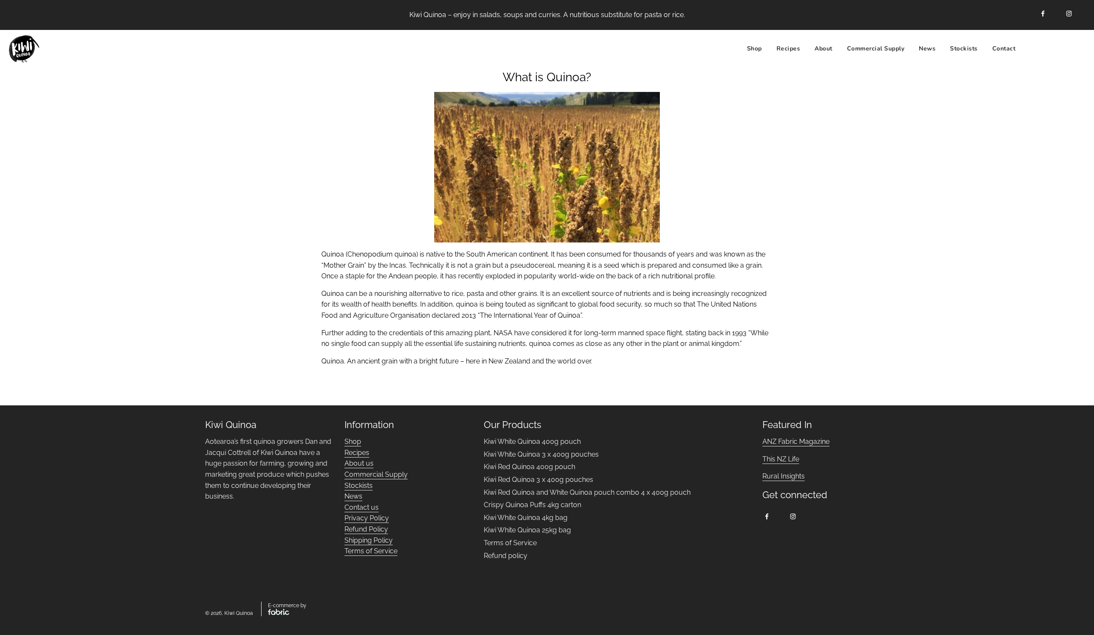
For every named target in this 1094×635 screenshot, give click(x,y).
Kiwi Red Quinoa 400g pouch (529, 467)
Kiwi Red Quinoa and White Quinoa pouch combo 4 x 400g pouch (587, 492)
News (927, 48)
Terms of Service (370, 551)
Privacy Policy (366, 518)
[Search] (1032, 49)
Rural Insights (783, 476)
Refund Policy (366, 529)
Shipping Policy (368, 540)
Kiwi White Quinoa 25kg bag (527, 530)
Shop (754, 48)
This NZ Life (780, 459)
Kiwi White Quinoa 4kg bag (526, 518)
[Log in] (1054, 49)
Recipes (356, 453)
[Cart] (1076, 49)
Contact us (361, 507)
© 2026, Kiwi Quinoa (229, 613)
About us (358, 463)
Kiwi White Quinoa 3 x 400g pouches (541, 454)
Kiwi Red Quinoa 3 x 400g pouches (538, 480)
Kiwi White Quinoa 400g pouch (532, 441)
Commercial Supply (876, 48)
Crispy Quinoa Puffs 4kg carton (532, 505)
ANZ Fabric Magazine (795, 441)
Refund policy (505, 556)
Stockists (964, 48)
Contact (1004, 48)
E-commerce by (287, 605)
